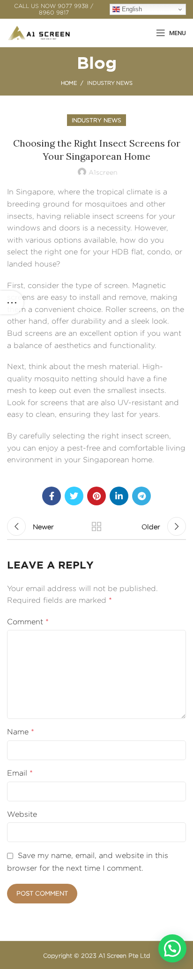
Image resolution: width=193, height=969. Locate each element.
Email (20, 773)
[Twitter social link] (74, 496)
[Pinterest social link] (96, 496)
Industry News (110, 83)
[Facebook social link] (51, 496)
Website (22, 814)
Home (69, 83)
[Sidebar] (11, 302)
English (131, 9)
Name (20, 732)
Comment (28, 622)
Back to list (96, 526)
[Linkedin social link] (119, 496)
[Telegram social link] (141, 496)
